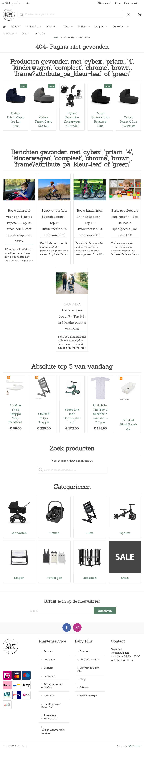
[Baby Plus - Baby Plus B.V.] (9, 14)
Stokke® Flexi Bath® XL (128, 404)
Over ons (85, 651)
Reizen (51, 26)
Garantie (49, 695)
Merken (16, 26)
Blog (117, 3)
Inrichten (9, 33)
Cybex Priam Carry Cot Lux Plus (15, 106)
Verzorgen (119, 26)
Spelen (82, 26)
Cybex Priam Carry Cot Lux (43, 106)
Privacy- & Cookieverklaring (15, 746)
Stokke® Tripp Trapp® (43, 404)
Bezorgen (49, 676)
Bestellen (49, 659)
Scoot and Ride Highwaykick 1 (72, 404)
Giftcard (40, 33)
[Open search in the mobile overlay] (70, 14)
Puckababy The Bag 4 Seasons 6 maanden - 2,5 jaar (100, 404)
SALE (26, 33)
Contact (48, 651)
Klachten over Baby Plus (51, 705)
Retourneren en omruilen (51, 686)
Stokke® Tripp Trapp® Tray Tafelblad (15, 404)
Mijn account (104, 3)
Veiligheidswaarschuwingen (53, 731)
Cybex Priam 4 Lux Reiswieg (128, 106)
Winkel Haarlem (89, 659)
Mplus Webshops (134, 746)
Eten (67, 26)
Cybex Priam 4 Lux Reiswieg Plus (100, 106)
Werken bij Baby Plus (88, 669)
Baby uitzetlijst (88, 695)
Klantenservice (131, 3)
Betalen (48, 667)
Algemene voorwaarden (49, 717)
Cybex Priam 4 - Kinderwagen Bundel (72, 106)
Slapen (99, 26)
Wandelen (32, 26)
